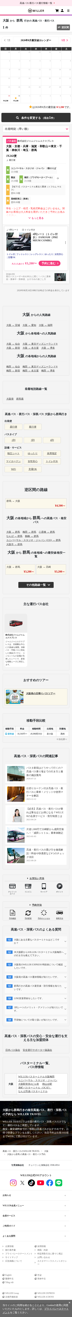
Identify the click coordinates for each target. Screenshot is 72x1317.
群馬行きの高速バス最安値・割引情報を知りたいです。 (38, 988)
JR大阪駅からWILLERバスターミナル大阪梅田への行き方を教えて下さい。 (39, 954)
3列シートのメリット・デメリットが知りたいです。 (38, 1009)
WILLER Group (12, 1293)
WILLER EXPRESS (46, 1293)
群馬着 (20, 399)
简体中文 (41, 1278)
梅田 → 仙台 (13, 366)
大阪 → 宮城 (13, 325)
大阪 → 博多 (48, 348)
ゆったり (33, 453)
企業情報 (9, 1246)
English (8, 1275)
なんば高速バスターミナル (33, 1091)
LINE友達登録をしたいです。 (29, 998)
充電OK (32, 469)
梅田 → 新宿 (13, 370)
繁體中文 (9, 1278)
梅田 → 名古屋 (31, 370)
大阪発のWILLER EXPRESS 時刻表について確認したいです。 (38, 966)
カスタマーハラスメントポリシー (52, 1262)
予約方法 (37, 905)
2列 (13, 440)
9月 (63, 40)
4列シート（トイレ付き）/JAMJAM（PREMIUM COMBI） (45, 237)
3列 (33, 440)
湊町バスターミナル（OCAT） (34, 1087)
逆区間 (65, 27)
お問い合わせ (43, 1257)
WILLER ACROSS (45, 1297)
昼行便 (13, 427)
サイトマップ (11, 1257)
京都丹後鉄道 (11, 1297)
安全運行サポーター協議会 (37, 1050)
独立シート (13, 453)
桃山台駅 (47, 1084)
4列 (52, 440)
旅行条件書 (10, 1250)
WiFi (13, 469)
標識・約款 (42, 1250)
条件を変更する (36, 117)
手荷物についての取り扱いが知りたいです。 (36, 1020)
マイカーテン (13, 461)
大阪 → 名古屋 (31, 348)
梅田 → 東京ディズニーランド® (40, 366)
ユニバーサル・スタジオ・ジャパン (37, 1080)
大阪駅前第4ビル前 (28, 1084)
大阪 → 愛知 (29, 325)
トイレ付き (52, 461)
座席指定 (52, 453)
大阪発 (10, 399)
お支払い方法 (37, 878)
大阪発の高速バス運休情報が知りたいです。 (36, 977)
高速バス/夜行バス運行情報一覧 (36, 3)
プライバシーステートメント (19, 1253)
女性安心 (33, 461)
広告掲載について (13, 1261)
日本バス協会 (12, 1050)
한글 (39, 1275)
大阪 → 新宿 (13, 348)
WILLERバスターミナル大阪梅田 (36, 1076)
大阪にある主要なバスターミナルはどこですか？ (36, 941)
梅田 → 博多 (48, 370)
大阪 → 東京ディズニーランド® (40, 344)
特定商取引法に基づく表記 (50, 1253)
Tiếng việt (9, 1282)
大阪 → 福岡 (45, 325)
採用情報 (41, 1246)
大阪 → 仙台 (13, 344)
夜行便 (32, 427)
